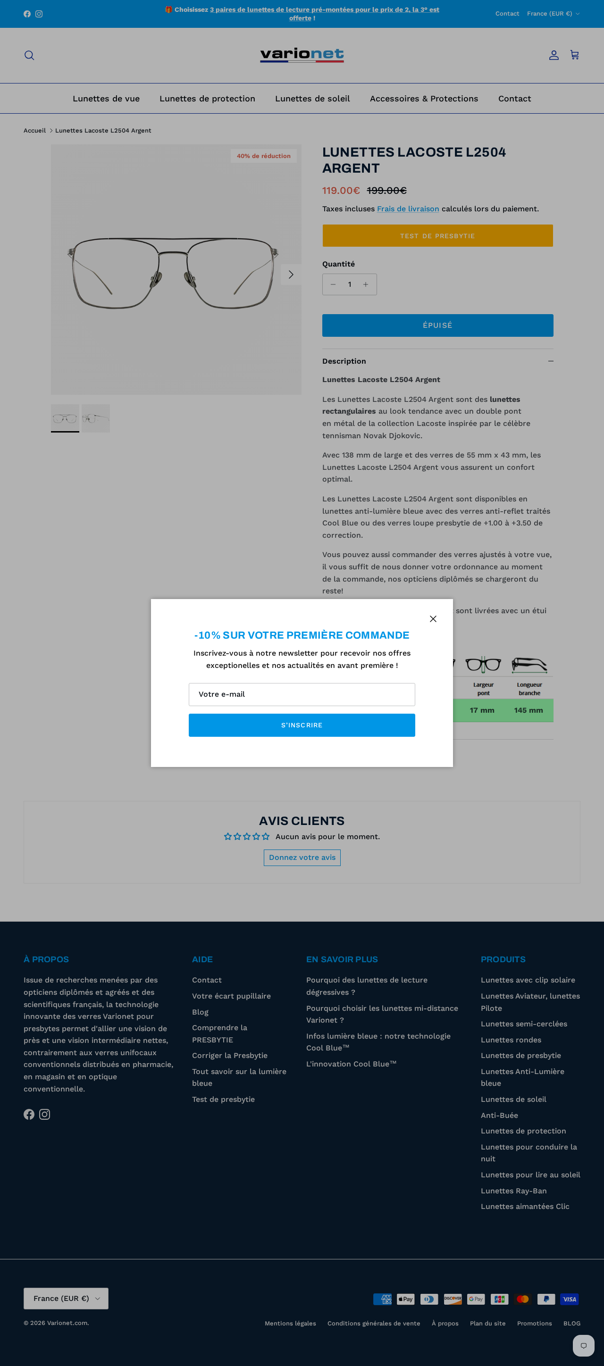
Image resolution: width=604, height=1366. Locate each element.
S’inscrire (302, 725)
